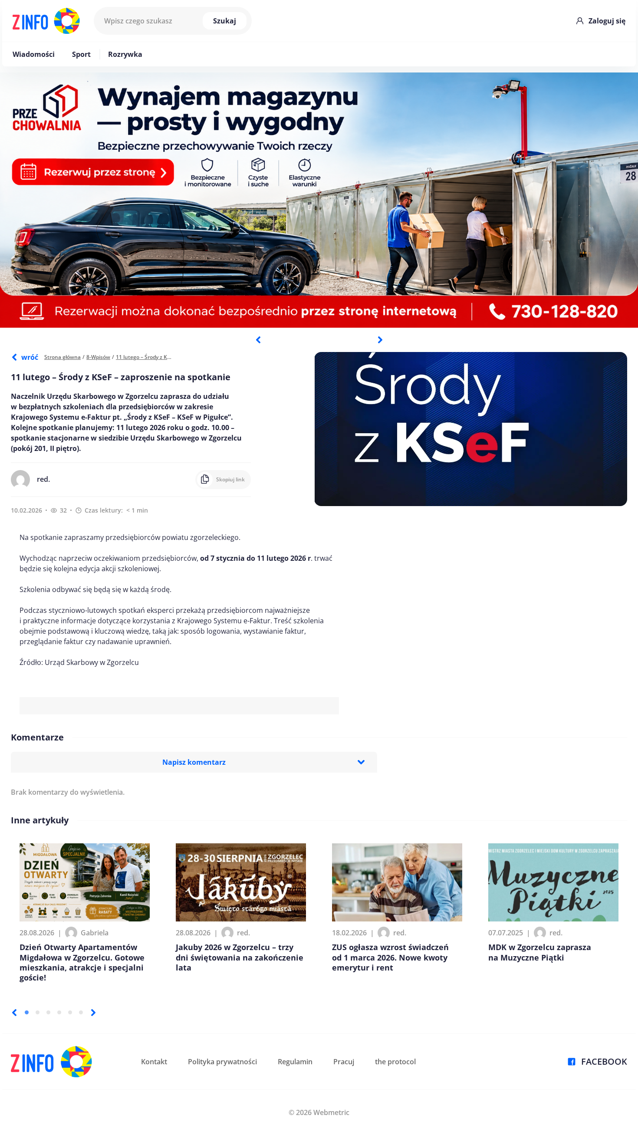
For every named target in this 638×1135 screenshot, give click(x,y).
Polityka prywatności (222, 1061)
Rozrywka (125, 54)
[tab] (27, 1012)
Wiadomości (34, 54)
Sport (81, 54)
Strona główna (62, 357)
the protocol (395, 1061)
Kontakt (154, 1061)
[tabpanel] (319, 200)
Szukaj (224, 21)
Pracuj (343, 1061)
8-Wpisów (98, 357)
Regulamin (295, 1061)
